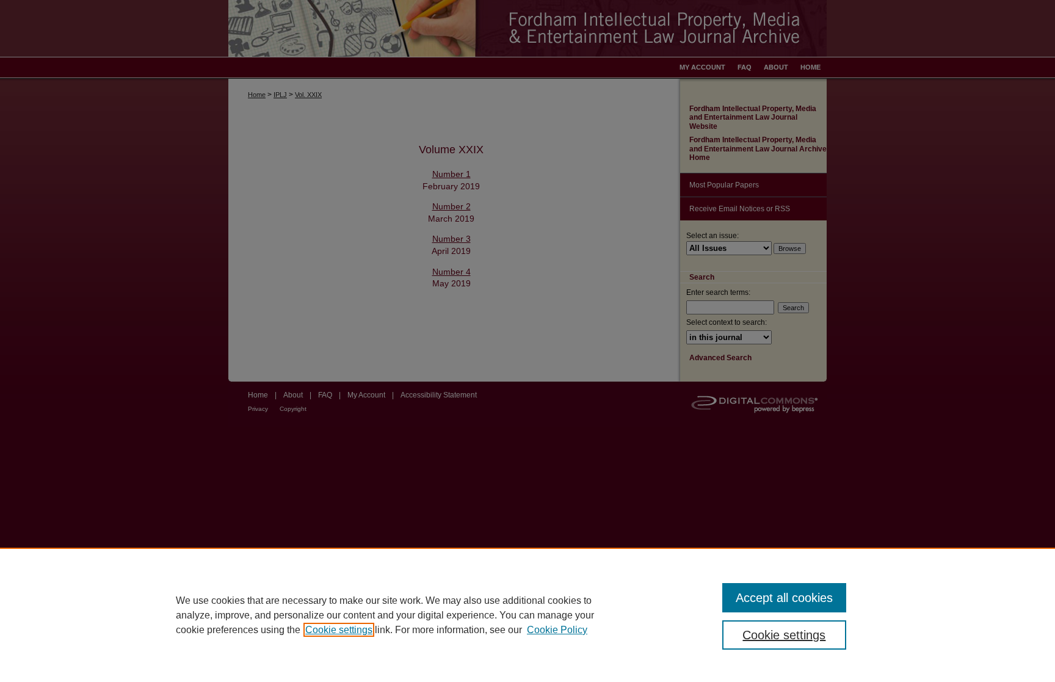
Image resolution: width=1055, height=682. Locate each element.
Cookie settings (338, 630)
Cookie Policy (557, 630)
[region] (527, 615)
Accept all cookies (784, 597)
